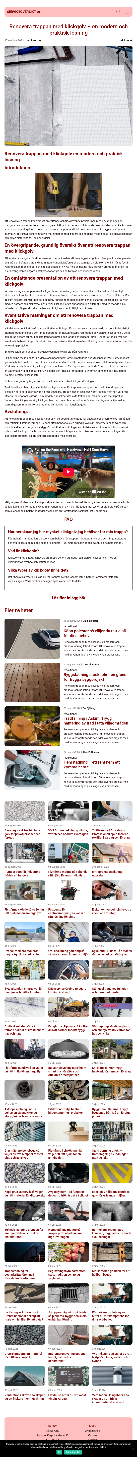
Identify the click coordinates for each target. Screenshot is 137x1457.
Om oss (92, 1435)
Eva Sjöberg (89, 708)
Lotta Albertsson (91, 664)
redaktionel (125, 40)
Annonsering (92, 1430)
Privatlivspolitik (73, 1452)
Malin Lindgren (91, 620)
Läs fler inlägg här (68, 598)
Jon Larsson (33, 40)
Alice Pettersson (91, 752)
